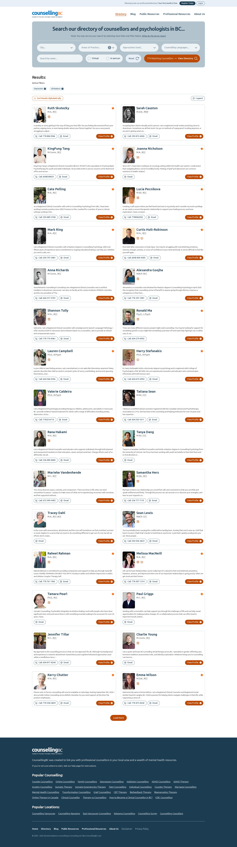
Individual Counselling (140, 787)
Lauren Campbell (60, 351)
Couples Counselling (42, 781)
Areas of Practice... (95, 47)
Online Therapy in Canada (45, 797)
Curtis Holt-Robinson (152, 230)
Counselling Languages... (176, 47)
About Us (199, 14)
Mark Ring (55, 230)
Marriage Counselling (186, 787)
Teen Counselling (117, 787)
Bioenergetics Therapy (165, 792)
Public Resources (149, 14)
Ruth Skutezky (58, 108)
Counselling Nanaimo (69, 813)
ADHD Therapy (181, 781)
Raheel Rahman (59, 553)
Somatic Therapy (63, 787)
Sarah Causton (147, 108)
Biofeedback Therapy (140, 792)
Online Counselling (65, 781)
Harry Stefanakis (149, 351)
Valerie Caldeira (60, 391)
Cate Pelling (57, 189)
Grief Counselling (102, 792)
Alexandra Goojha (149, 270)
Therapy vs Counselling (94, 797)
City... (43, 47)
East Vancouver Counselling (97, 813)
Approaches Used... (132, 47)
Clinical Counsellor (70, 797)
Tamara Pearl (57, 594)
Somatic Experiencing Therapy (90, 787)
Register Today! (187, 3)
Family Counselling (87, 781)
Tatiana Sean (146, 391)
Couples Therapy (163, 787)
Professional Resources (176, 14)
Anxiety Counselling (42, 787)
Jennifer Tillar (58, 634)
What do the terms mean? (154, 36)
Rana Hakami (57, 432)
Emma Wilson (146, 675)
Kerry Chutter (58, 675)
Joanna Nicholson (149, 149)
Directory (120, 14)
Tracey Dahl (56, 513)
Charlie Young (146, 634)
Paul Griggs (144, 594)
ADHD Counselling (161, 781)
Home (35, 829)
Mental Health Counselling (45, 792)
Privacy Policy (142, 829)
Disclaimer (127, 829)
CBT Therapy (120, 792)
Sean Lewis (144, 513)
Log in (200, 3)
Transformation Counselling (76, 792)
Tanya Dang (145, 432)
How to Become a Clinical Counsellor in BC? (130, 797)
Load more (118, 718)
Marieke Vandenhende (64, 472)
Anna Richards (58, 270)
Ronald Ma (144, 310)
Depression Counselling (112, 781)
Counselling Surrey (147, 813)
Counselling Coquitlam (171, 813)
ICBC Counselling (164, 797)
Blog (133, 14)
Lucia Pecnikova (148, 189)
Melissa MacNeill (149, 553)
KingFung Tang (59, 149)
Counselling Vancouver (43, 813)
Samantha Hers (147, 472)
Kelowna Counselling (124, 813)
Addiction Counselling (138, 781)
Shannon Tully (58, 310)
